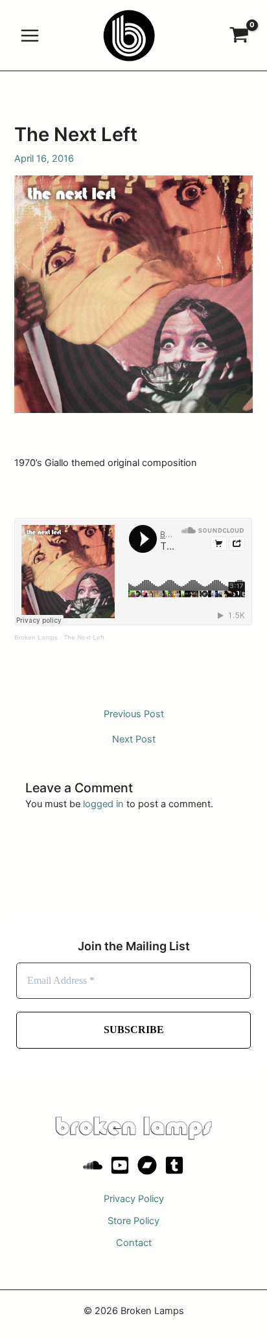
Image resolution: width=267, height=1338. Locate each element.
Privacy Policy (134, 1199)
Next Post (134, 739)
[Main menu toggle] (30, 35)
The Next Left (84, 637)
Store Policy (133, 1221)
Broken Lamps (36, 637)
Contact (134, 1243)
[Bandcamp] (147, 1165)
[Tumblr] (174, 1165)
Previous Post (134, 714)
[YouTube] (120, 1165)
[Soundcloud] (92, 1165)
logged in (103, 804)
